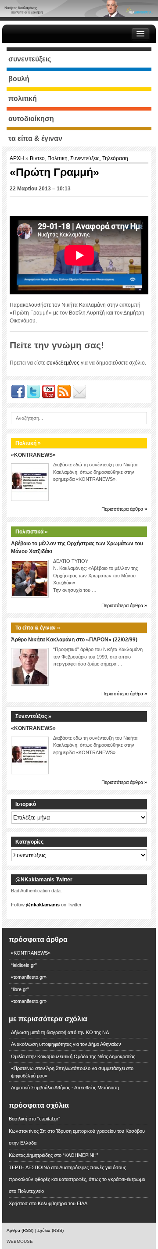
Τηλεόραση (115, 158)
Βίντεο (37, 158)
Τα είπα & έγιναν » (37, 628)
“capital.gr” (48, 1118)
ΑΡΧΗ (17, 158)
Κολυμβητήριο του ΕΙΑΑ (62, 1203)
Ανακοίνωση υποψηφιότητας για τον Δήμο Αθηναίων (66, 1044)
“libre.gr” (20, 989)
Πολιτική (57, 158)
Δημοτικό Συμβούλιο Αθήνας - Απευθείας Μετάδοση (65, 1087)
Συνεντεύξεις (85, 158)
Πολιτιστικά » (31, 532)
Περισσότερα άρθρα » (124, 509)
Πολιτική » (28, 443)
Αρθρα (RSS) (20, 1230)
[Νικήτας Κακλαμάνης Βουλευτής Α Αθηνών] (79, 8)
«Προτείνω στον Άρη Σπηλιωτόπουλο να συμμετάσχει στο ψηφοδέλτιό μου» (72, 1072)
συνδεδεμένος (63, 363)
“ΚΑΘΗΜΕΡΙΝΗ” (80, 1155)
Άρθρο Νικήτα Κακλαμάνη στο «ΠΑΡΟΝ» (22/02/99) (74, 640)
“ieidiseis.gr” (24, 965)
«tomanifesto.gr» (29, 977)
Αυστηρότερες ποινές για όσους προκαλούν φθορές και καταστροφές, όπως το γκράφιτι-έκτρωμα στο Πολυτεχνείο (77, 1179)
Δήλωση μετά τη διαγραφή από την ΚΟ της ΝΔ (60, 1032)
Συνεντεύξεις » (33, 716)
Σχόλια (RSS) (50, 1230)
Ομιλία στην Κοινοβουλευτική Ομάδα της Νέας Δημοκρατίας (73, 1056)
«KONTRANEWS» (33, 455)
